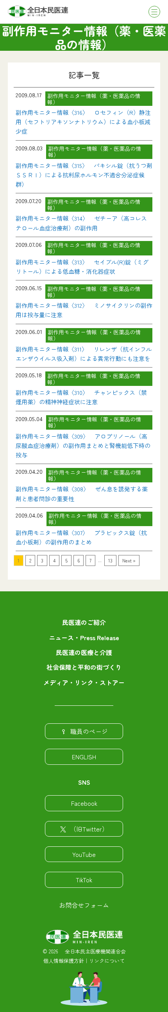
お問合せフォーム (84, 905)
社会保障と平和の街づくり (84, 667)
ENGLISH (84, 756)
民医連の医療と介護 (84, 652)
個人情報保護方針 (63, 960)
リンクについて (107, 960)
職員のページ (89, 731)
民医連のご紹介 (84, 622)
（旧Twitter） (89, 829)
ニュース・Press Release (84, 637)
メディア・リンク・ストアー (84, 682)
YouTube (84, 854)
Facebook (84, 803)
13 (110, 560)
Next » (129, 560)
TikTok (84, 879)
